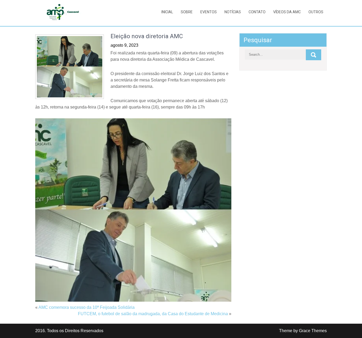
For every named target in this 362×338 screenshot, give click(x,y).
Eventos (208, 12)
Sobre (187, 12)
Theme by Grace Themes (303, 330)
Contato (257, 12)
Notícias (232, 12)
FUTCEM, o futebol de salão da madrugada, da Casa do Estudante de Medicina (153, 313)
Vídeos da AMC (287, 12)
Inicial (167, 12)
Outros (315, 12)
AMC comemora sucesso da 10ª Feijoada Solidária (86, 307)
